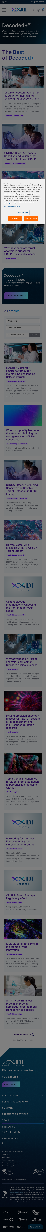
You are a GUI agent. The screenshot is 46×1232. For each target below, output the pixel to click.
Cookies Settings (22, 212)
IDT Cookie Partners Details (12, 206)
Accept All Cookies (31, 218)
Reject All (15, 218)
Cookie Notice (13, 204)
